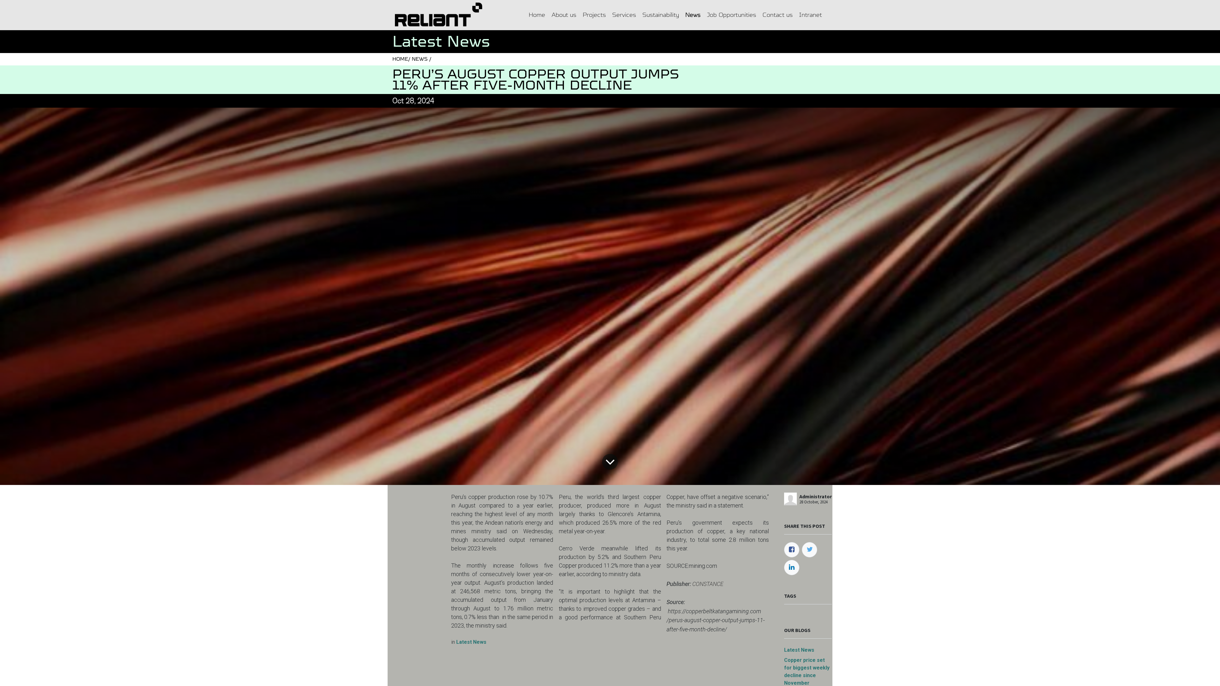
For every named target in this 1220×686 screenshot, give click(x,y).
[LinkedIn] (791, 567)
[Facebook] (791, 549)
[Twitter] (809, 549)
